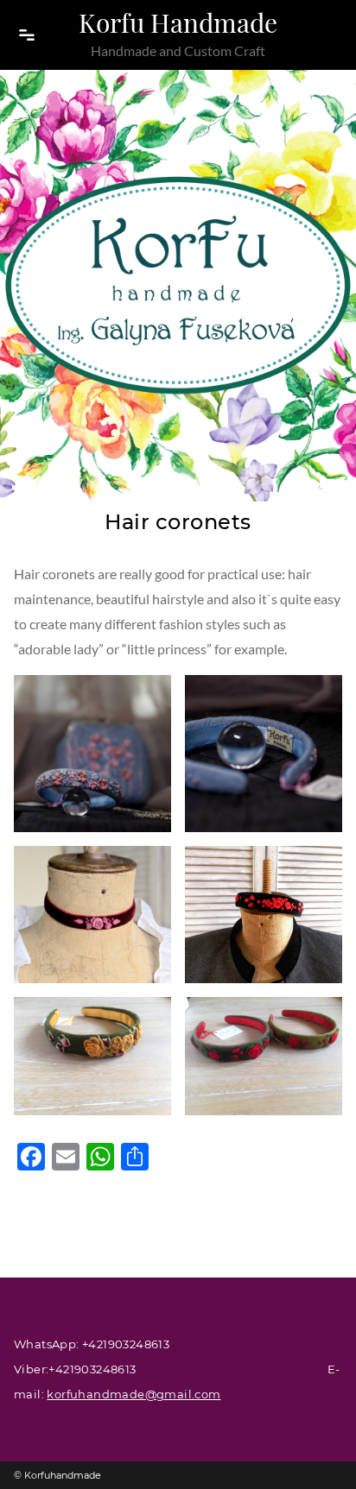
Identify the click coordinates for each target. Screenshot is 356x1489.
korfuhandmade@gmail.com (133, 1394)
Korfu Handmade (178, 22)
